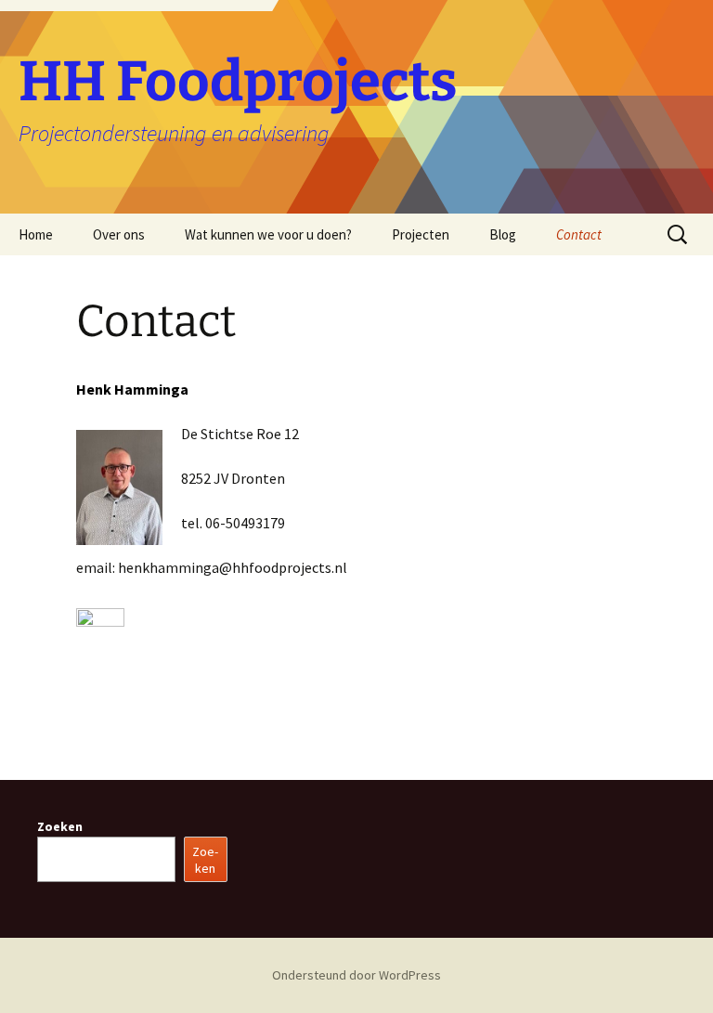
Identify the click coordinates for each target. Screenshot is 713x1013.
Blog (502, 234)
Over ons (119, 234)
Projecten (420, 234)
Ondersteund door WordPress (356, 975)
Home (36, 234)
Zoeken (60, 826)
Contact (579, 234)
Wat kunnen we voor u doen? (268, 234)
